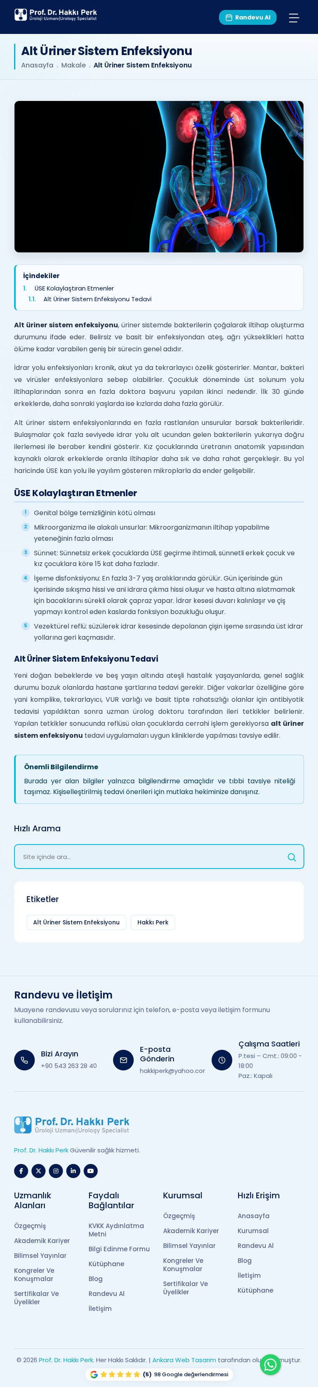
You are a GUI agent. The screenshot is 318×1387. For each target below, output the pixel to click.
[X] (38, 1171)
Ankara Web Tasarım (184, 1360)
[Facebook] (21, 1171)
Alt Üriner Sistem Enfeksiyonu (76, 922)
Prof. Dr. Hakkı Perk (66, 1360)
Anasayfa (37, 65)
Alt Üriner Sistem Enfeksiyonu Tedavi (97, 299)
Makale (73, 65)
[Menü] (294, 17)
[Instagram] (56, 1171)
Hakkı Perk (153, 922)
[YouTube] (91, 1171)
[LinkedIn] (73, 1171)
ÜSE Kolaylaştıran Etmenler (74, 289)
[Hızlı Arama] (292, 856)
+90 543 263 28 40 (69, 1065)
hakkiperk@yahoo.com (174, 1070)
